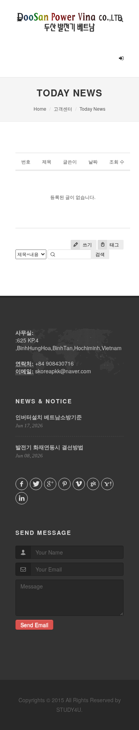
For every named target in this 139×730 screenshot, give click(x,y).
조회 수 (116, 161)
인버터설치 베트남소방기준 (48, 417)
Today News (92, 108)
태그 (113, 244)
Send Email (34, 625)
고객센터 (63, 108)
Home (40, 108)
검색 (100, 254)
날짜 (93, 161)
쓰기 (86, 244)
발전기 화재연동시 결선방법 (49, 447)
